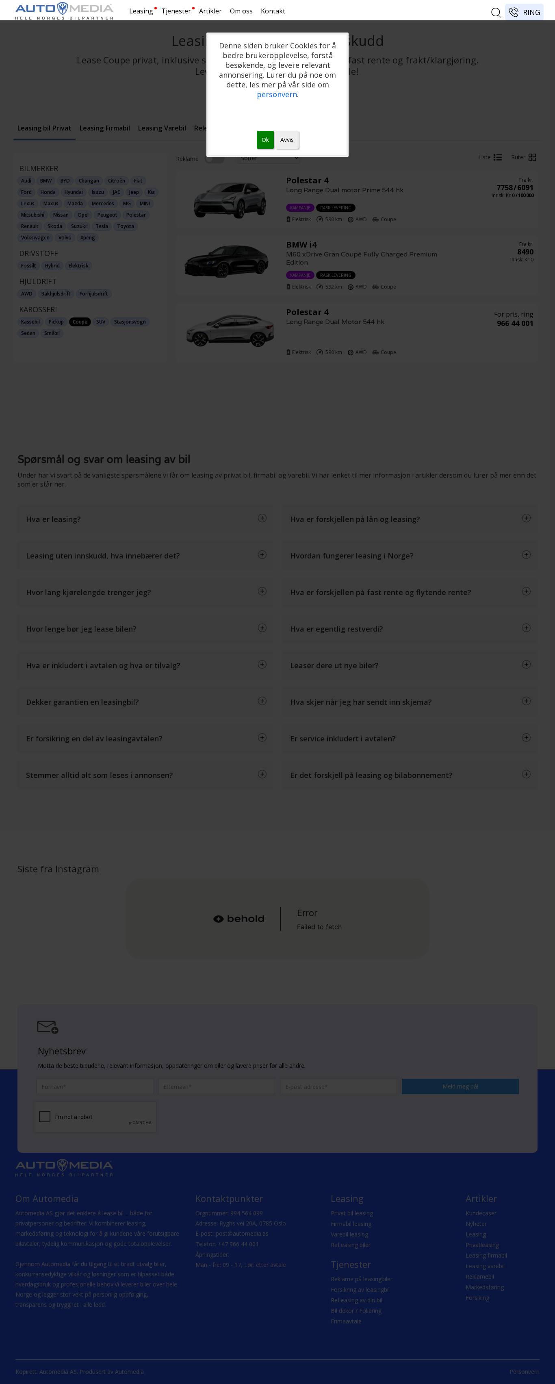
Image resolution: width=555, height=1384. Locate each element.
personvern (277, 94)
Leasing (141, 11)
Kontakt (273, 11)
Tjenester (176, 11)
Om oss (241, 11)
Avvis (287, 139)
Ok (265, 139)
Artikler (210, 11)
